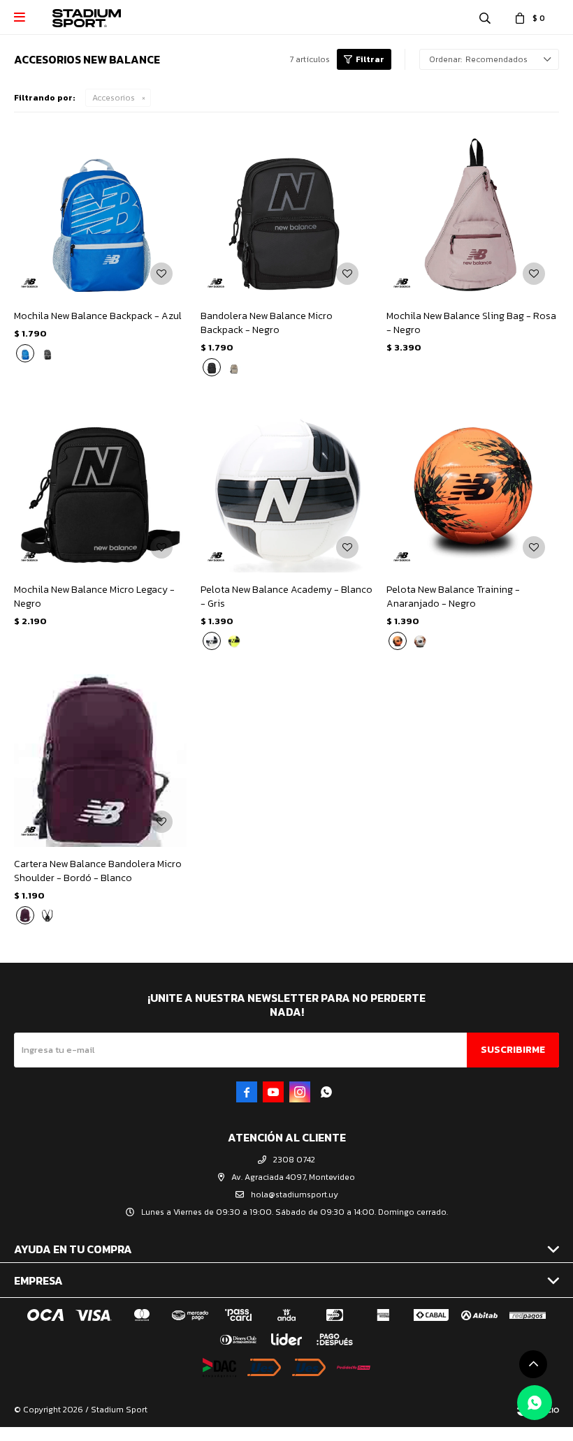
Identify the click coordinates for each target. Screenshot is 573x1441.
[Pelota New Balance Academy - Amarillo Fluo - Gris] (234, 641)
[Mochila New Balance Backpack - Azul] (100, 212)
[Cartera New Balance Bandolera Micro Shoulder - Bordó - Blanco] (100, 760)
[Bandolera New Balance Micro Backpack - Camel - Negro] (234, 367)
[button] (484, 17)
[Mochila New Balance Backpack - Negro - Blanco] (47, 353)
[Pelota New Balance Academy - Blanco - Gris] (287, 487)
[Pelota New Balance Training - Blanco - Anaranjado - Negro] (420, 641)
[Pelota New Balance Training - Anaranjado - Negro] (472, 487)
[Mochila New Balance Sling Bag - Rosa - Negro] (472, 212)
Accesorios (113, 97)
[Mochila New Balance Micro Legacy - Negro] (100, 487)
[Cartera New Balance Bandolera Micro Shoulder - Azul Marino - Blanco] (47, 915)
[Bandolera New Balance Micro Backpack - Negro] (287, 212)
